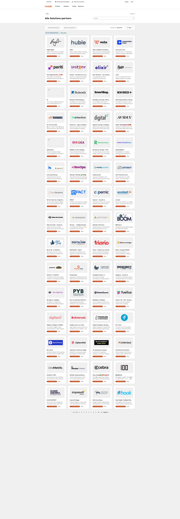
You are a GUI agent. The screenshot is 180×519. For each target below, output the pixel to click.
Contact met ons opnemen (78, 1)
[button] (132, 14)
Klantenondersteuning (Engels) (63, 1)
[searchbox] (114, 18)
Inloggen (127, 1)
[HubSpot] (48, 6)
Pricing (74, 6)
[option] (53, 27)
